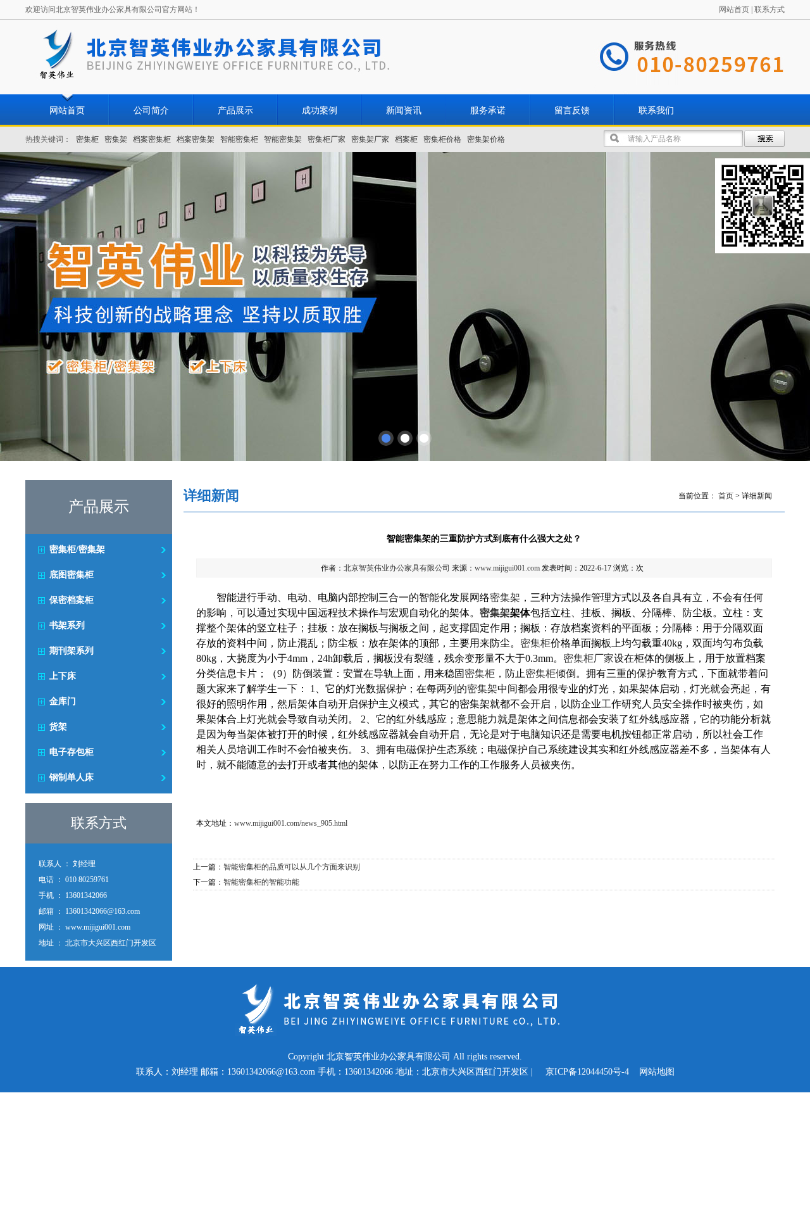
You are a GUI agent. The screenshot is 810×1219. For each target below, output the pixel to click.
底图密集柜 (71, 574)
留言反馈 (572, 110)
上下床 (62, 676)
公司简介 (151, 110)
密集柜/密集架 (77, 549)
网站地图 (657, 1072)
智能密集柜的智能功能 (261, 882)
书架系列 (67, 625)
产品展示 (235, 110)
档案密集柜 (152, 139)
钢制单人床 (71, 777)
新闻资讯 (403, 110)
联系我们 (656, 110)
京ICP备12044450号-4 (587, 1072)
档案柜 (406, 139)
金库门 (62, 701)
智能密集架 (283, 139)
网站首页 (734, 9)
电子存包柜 (71, 752)
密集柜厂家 (327, 139)
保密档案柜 (71, 600)
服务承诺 (488, 110)
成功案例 (319, 110)
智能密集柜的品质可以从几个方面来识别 (291, 866)
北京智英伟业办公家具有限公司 (397, 568)
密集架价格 (486, 139)
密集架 (115, 139)
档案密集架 (196, 139)
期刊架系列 (71, 650)
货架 (58, 726)
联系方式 (769, 9)
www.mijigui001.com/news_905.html (290, 823)
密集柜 (87, 139)
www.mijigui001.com (507, 568)
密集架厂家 (370, 139)
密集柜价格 (442, 139)
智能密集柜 (239, 139)
